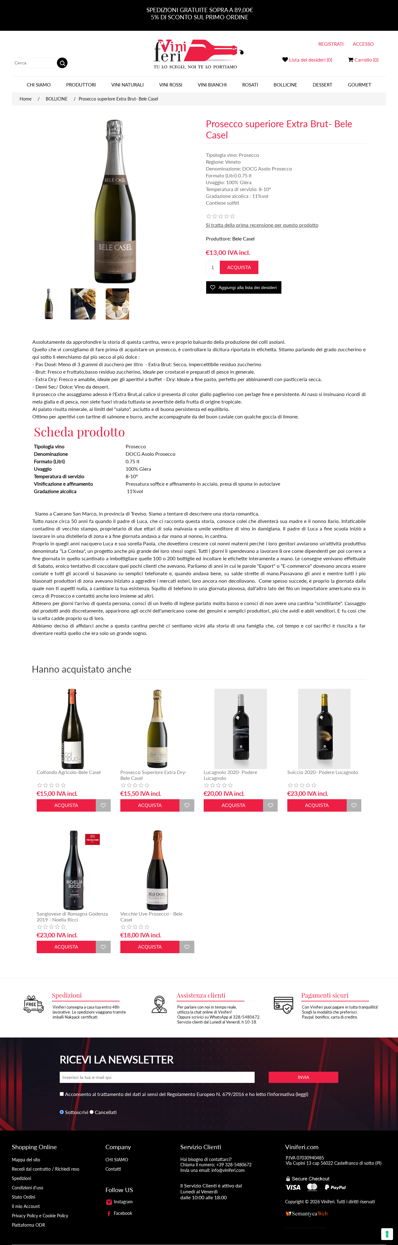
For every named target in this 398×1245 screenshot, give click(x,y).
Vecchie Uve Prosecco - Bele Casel (151, 916)
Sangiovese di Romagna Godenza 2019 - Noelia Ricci (72, 916)
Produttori (81, 84)
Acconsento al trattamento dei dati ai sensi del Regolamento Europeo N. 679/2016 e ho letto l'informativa (179, 1094)
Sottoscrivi (76, 1112)
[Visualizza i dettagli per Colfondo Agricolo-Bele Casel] (74, 729)
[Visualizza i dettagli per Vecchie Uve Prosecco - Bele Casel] (157, 870)
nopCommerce (315, 1227)
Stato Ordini (23, 1197)
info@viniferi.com (228, 1170)
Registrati (331, 44)
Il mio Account (26, 1206)
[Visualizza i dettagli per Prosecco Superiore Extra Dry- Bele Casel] (157, 729)
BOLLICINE (285, 84)
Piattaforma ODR (28, 1225)
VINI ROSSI (170, 84)
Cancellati (106, 1112)
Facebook (122, 1213)
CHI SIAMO (39, 84)
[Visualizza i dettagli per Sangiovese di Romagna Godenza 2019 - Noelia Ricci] (74, 870)
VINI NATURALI (127, 84)
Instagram (123, 1201)
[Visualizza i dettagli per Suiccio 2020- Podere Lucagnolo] (324, 729)
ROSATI (250, 84)
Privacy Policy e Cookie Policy (40, 1215)
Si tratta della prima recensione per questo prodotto (262, 225)
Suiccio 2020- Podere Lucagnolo (322, 772)
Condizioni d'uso (27, 1187)
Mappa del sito (26, 1159)
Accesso (363, 44)
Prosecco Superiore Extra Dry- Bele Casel (153, 775)
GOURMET (359, 84)
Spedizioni (21, 1178)
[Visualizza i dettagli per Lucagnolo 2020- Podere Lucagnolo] (241, 729)
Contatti (113, 1169)
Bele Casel (243, 238)
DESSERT (322, 84)
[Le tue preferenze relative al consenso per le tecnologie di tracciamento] (387, 1234)
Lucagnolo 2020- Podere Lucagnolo (230, 775)
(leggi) (302, 1094)
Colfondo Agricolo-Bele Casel (69, 772)
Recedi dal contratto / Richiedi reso (45, 1169)
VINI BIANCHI (212, 84)
